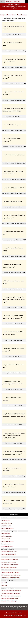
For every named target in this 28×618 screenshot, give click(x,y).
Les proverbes (16, 1)
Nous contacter (18, 612)
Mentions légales (10, 612)
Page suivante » (14, 514)
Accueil (2, 1)
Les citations (9, 1)
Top (24, 615)
